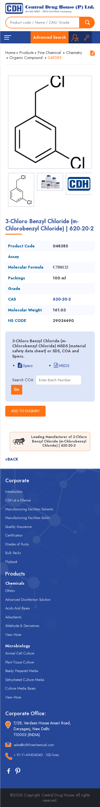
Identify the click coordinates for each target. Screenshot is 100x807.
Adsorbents (13, 617)
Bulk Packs (13, 552)
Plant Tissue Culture (19, 662)
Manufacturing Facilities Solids (27, 517)
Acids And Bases (17, 608)
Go (16, 389)
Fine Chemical (49, 52)
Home (10, 52)
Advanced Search (49, 37)
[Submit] (87, 22)
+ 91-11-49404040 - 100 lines (36, 754)
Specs (27, 365)
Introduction (13, 491)
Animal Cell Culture (19, 653)
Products (26, 52)
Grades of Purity (17, 544)
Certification (14, 535)
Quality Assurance (18, 526)
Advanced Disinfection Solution (28, 599)
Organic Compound (25, 57)
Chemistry (74, 52)
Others (10, 590)
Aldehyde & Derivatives (22, 625)
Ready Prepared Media (21, 670)
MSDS (63, 365)
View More (13, 634)
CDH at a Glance (18, 500)
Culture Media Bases (20, 688)
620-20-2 (62, 299)
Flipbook (11, 561)
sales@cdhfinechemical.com (34, 744)
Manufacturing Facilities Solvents (29, 509)
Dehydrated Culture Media (24, 679)
